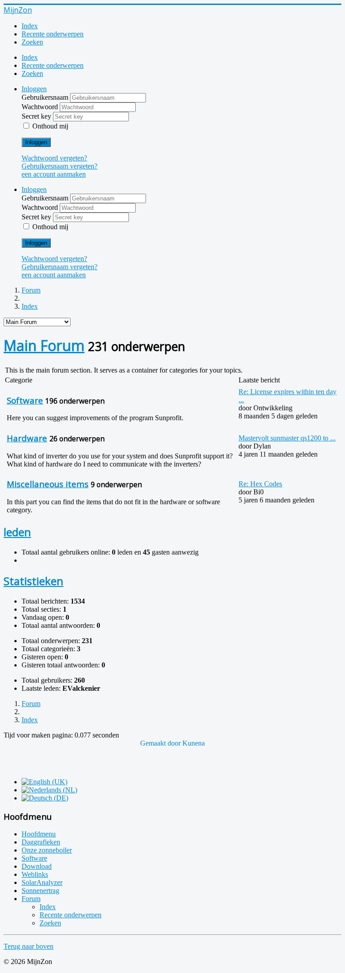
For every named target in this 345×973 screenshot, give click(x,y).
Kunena (193, 743)
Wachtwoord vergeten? (54, 158)
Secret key (37, 116)
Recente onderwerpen (53, 34)
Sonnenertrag (40, 890)
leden (17, 531)
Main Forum (44, 345)
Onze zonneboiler (47, 850)
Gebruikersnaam (46, 97)
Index (30, 26)
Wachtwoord (41, 107)
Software (25, 400)
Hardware (27, 438)
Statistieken (33, 580)
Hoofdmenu (39, 834)
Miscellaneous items (47, 483)
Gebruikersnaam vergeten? (59, 166)
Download (37, 866)
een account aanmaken (54, 174)
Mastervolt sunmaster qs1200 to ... (287, 438)
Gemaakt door (161, 743)
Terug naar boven (28, 946)
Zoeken (32, 42)
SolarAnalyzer (42, 882)
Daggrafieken (41, 842)
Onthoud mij (50, 126)
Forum (31, 898)
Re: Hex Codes (260, 484)
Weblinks (35, 874)
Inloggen (36, 142)
